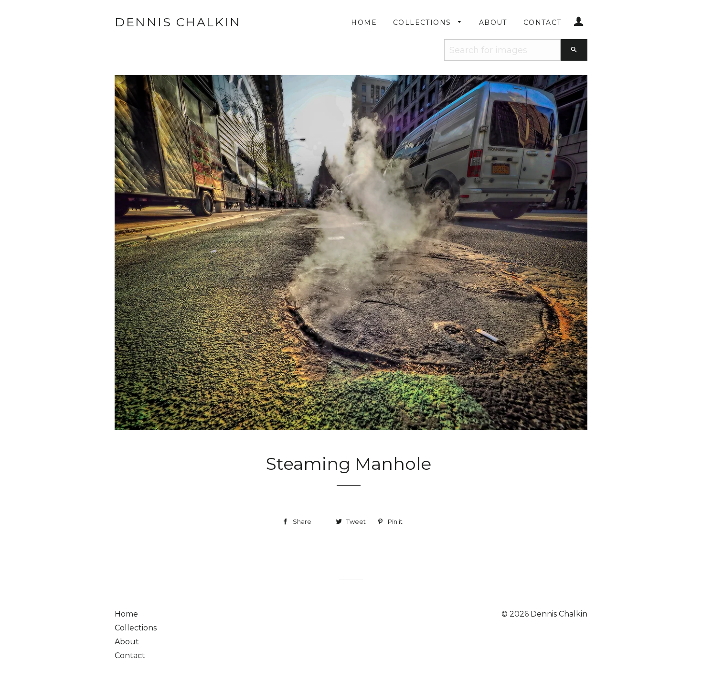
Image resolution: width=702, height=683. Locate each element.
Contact (542, 22)
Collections (423, 22)
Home (364, 22)
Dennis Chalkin (178, 22)
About (493, 22)
